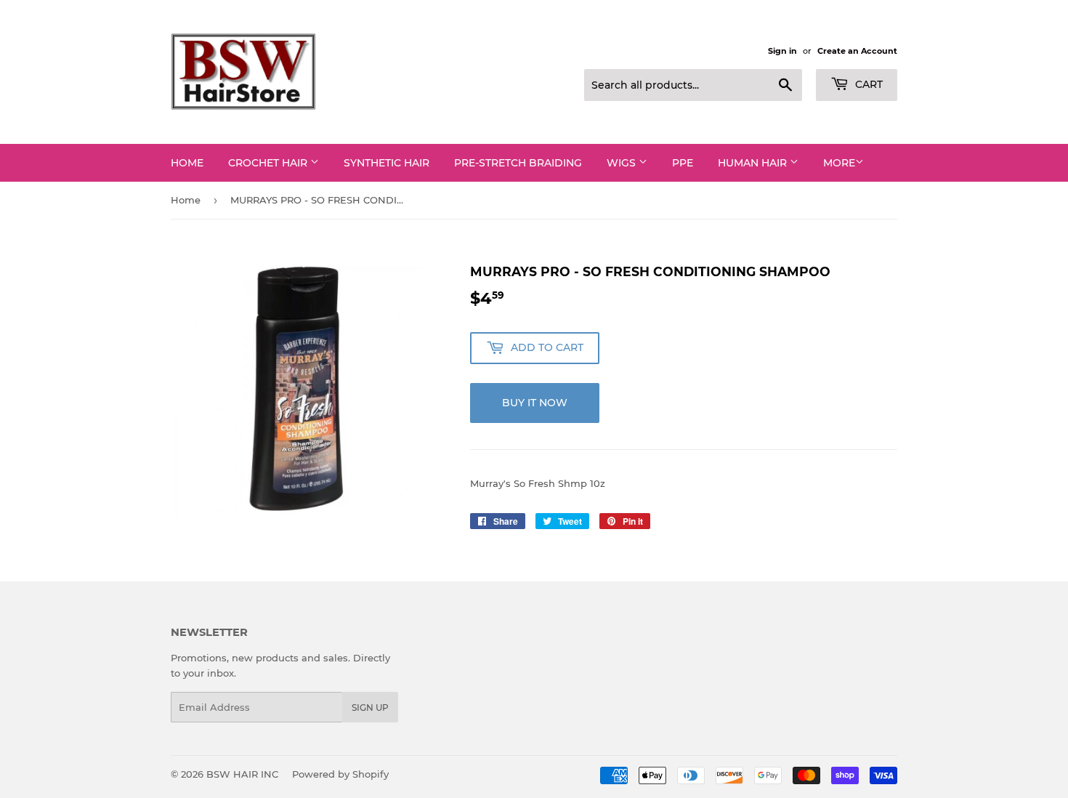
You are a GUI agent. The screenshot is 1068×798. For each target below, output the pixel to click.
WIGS (623, 162)
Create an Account (857, 51)
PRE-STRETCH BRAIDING (518, 162)
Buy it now (534, 402)
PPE (682, 162)
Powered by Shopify (340, 774)
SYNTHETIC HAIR (386, 162)
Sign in (782, 51)
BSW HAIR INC (242, 774)
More (839, 162)
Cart (867, 84)
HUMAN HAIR (754, 162)
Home (187, 162)
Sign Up (370, 707)
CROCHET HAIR (269, 162)
